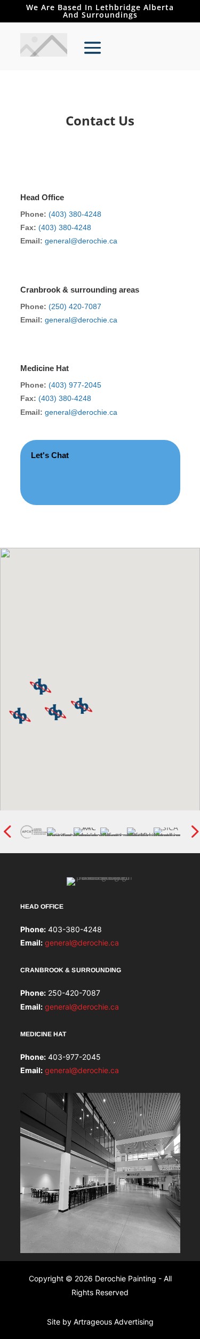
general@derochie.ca (81, 241)
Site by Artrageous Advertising (100, 1321)
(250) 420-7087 (75, 306)
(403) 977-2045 (75, 385)
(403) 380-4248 (75, 214)
